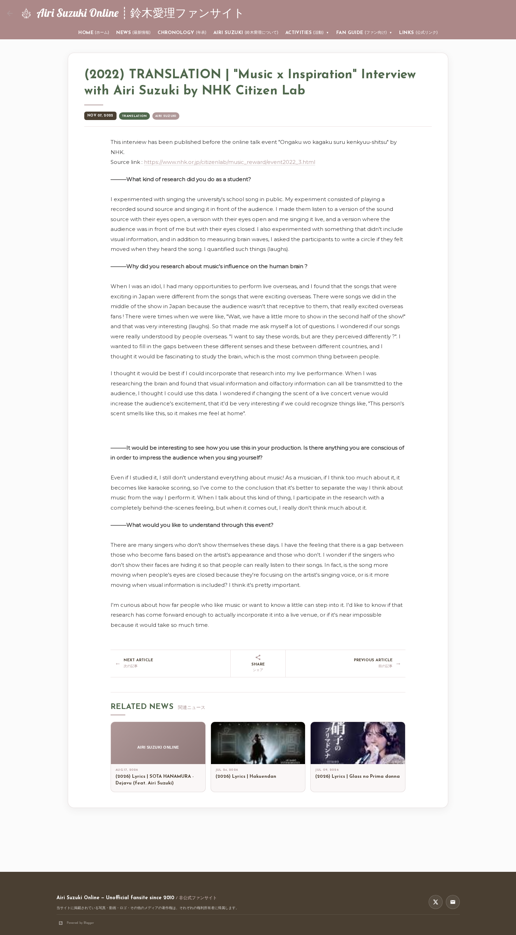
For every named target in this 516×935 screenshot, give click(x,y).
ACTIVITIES (307, 33)
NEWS (133, 33)
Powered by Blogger (80, 922)
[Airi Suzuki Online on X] (436, 902)
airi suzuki (166, 116)
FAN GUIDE (364, 33)
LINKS (418, 33)
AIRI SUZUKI (245, 33)
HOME (93, 33)
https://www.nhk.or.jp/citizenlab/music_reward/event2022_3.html (229, 162)
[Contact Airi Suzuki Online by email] (453, 902)
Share (258, 667)
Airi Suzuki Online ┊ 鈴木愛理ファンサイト (141, 13)
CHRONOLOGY (182, 33)
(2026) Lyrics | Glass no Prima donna (357, 776)
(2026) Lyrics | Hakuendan (246, 776)
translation (134, 116)
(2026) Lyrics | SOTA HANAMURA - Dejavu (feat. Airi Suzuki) (154, 779)
